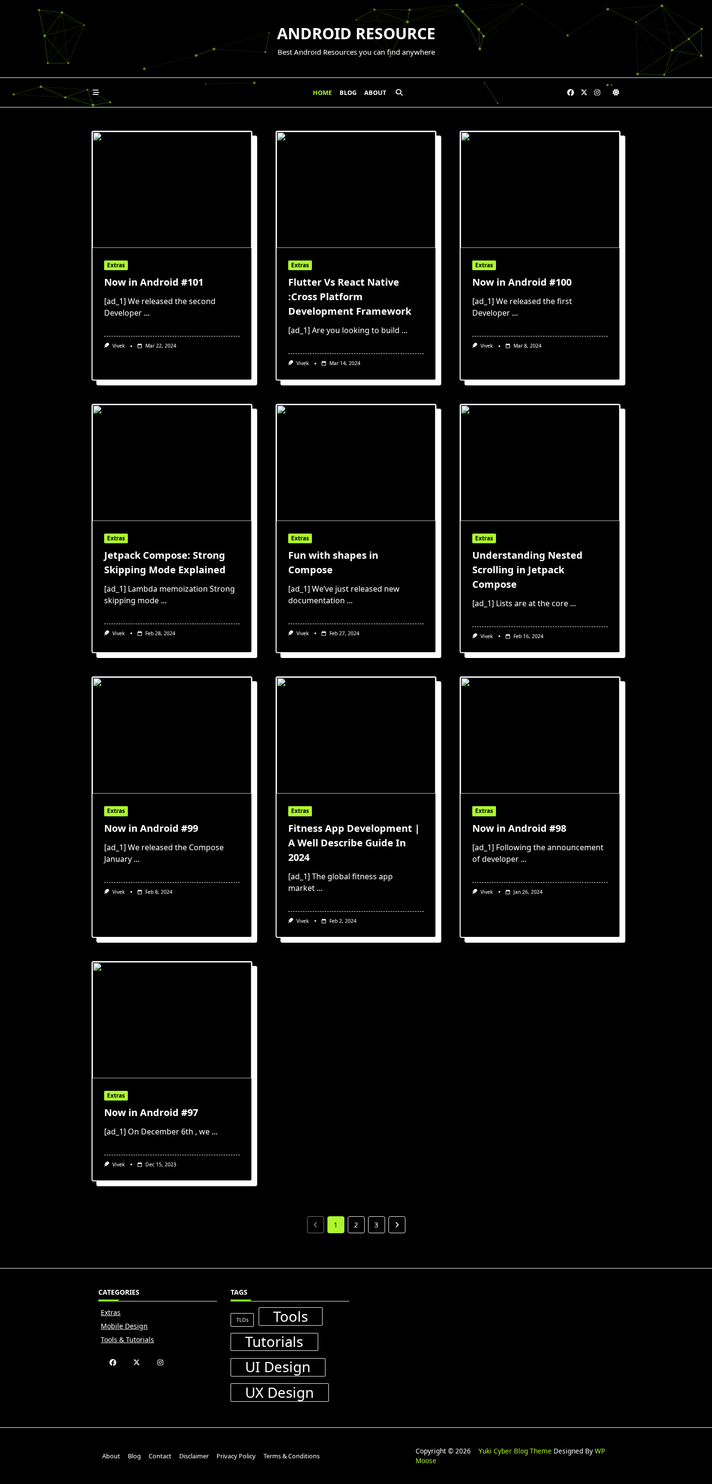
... (147, 312)
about (375, 92)
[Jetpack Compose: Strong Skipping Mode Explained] (172, 463)
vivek (118, 345)
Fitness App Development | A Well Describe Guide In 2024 (354, 843)
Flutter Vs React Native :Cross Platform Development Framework (349, 296)
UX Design (279, 1392)
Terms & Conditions (291, 1456)
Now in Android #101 (153, 282)
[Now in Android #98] (540, 735)
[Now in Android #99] (172, 735)
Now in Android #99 (151, 828)
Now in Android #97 (151, 1112)
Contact (160, 1456)
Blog (348, 92)
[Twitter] (584, 93)
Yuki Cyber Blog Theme (515, 1450)
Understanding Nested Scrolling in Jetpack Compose (527, 570)
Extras (116, 265)
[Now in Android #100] (540, 190)
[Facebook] (570, 93)
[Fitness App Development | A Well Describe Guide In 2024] (356, 735)
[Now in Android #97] (172, 1020)
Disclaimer (194, 1456)
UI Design (277, 1367)
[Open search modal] (399, 92)
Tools (290, 1316)
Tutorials (274, 1342)
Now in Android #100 (522, 282)
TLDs (242, 1319)
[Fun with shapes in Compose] (356, 463)
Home (322, 92)
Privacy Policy (236, 1456)
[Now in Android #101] (172, 190)
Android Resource (356, 33)
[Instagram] (597, 93)
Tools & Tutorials (127, 1339)
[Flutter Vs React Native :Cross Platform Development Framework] (356, 190)
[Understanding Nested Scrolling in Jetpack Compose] (540, 463)
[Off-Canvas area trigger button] (96, 92)
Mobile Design (124, 1326)
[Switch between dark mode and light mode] (616, 92)
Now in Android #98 (519, 828)
